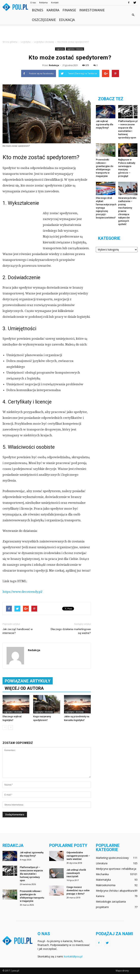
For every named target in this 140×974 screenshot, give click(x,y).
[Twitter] (134, 2)
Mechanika (102, 874)
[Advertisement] (70, 32)
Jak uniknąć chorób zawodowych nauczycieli (76, 873)
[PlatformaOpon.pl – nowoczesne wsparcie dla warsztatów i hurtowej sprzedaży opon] (128, 111)
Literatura (101, 863)
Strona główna (10, 41)
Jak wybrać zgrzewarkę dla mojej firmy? (104, 124)
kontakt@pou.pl (73, 956)
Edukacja (67, 20)
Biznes (37, 10)
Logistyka (60, 49)
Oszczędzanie (44, 20)
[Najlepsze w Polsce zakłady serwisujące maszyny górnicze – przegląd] (128, 150)
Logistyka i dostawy (75, 49)
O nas (33, 2)
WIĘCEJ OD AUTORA (24, 688)
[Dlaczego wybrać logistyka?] (16, 704)
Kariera (52, 10)
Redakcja (54, 65)
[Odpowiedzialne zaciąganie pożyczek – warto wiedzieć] (56, 856)
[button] (133, 15)
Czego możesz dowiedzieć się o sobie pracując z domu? (78, 890)
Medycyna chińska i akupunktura (115, 890)
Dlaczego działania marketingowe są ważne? (71, 631)
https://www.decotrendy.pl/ (22, 591)
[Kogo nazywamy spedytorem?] (46, 704)
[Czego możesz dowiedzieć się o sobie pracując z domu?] (56, 891)
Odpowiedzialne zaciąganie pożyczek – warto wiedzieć (78, 855)
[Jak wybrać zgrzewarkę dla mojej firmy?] (105, 111)
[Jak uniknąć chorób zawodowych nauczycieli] (56, 873)
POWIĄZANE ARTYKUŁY (27, 681)
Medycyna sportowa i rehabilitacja (116, 868)
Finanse (69, 10)
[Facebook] (128, 2)
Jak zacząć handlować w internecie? (18, 631)
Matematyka (103, 879)
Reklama (43, 2)
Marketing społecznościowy (112, 857)
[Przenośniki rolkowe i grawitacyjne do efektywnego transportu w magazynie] (105, 150)
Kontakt (55, 2)
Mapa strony (122, 970)
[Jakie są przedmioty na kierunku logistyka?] (77, 704)
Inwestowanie (92, 10)
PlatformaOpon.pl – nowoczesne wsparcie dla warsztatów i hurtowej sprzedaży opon (31, 874)
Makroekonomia (105, 885)
